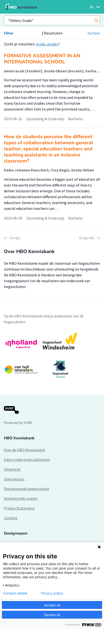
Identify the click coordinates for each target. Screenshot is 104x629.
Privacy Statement (19, 508)
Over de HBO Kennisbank (24, 449)
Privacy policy (52, 593)
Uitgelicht (12, 469)
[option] (52, 355)
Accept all (52, 605)
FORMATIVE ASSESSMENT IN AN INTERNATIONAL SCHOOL (42, 58)
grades (52, 44)
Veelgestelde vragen (20, 498)
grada (40, 44)
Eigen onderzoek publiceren (27, 459)
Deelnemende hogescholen (26, 488)
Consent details (15, 593)
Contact (10, 517)
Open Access (14, 478)
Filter (8, 33)
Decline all (52, 615)
